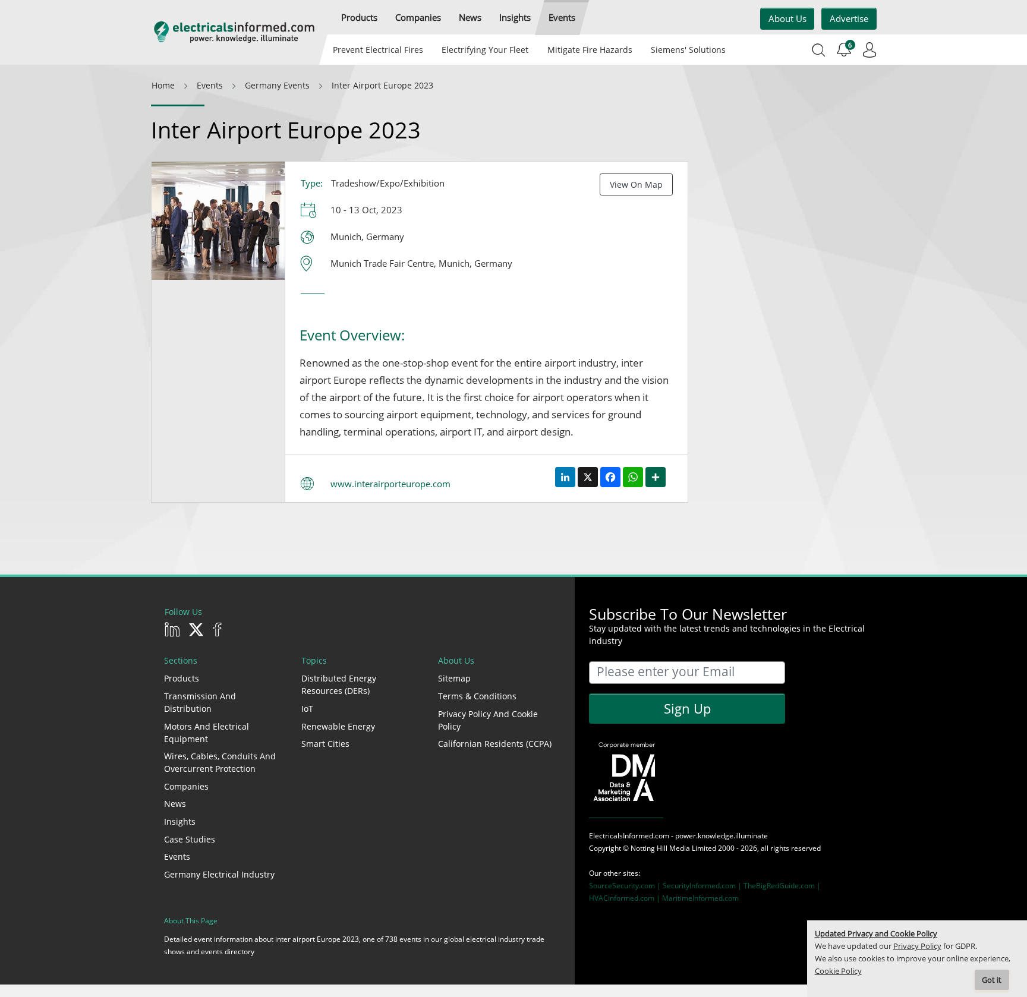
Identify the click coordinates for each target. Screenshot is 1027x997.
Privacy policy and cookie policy (488, 720)
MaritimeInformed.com (700, 898)
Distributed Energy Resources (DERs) (338, 684)
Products (181, 678)
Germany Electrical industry (219, 874)
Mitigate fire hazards (589, 49)
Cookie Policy (838, 971)
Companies (186, 786)
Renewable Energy (338, 726)
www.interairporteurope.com (390, 484)
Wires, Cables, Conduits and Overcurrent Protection (220, 762)
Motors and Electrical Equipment (206, 732)
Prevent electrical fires (378, 49)
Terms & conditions (477, 696)
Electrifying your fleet (485, 49)
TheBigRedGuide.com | (782, 886)
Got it (991, 980)
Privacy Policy (917, 946)
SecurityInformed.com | (703, 886)
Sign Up (687, 708)
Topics (314, 660)
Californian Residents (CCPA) (495, 743)
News (175, 803)
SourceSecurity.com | (626, 886)
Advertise (849, 18)
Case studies (189, 839)
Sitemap (454, 678)
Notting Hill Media (660, 848)
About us (787, 18)
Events (177, 856)
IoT (307, 708)
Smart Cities (325, 743)
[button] (359, 17)
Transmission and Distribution (200, 702)
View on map (636, 184)
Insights (180, 821)
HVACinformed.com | (625, 898)
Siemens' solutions (688, 49)
